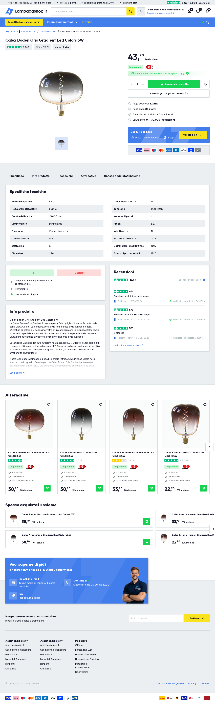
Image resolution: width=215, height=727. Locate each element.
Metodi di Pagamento (16, 659)
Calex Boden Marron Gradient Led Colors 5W (28, 454)
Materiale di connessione (82, 665)
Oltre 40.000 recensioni (196, 3)
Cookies (205, 683)
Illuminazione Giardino (87, 659)
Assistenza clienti (15, 645)
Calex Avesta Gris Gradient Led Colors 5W (79, 454)
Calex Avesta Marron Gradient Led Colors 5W (133, 454)
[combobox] (88, 11)
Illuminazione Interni (85, 654)
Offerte (87, 22)
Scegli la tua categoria (22, 22)
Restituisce (11, 654)
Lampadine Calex (48, 31)
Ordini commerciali (60, 22)
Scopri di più (190, 134)
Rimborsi (10, 663)
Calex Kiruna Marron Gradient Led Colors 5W (184, 454)
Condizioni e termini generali (169, 683)
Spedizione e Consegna (18, 649)
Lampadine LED (28, 31)
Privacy (192, 683)
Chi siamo (10, 668)
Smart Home (81, 672)
